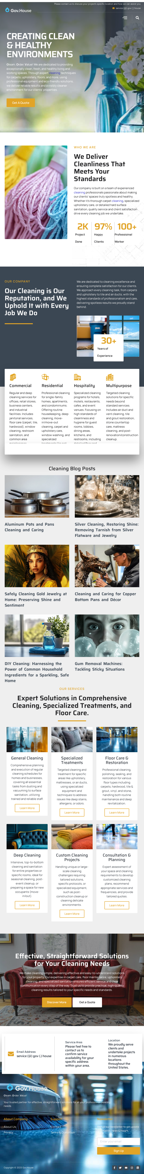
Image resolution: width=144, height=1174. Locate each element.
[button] (124, 17)
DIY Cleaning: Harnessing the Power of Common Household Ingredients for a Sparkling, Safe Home (37, 672)
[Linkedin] (137, 1167)
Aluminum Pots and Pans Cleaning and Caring (29, 527)
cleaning (54, 73)
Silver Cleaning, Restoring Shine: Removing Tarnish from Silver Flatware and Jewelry (107, 530)
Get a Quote (87, 1002)
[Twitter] (120, 1167)
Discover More (56, 1002)
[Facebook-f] (114, 1167)
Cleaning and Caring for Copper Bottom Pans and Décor (105, 597)
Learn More (27, 808)
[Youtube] (126, 1167)
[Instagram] (132, 1167)
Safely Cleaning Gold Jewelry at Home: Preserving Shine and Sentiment (36, 599)
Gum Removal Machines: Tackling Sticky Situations (100, 666)
